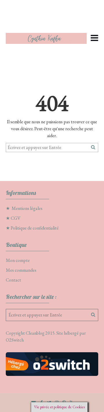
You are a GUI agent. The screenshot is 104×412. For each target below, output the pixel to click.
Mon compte (18, 260)
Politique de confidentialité (35, 228)
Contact (13, 280)
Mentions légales (27, 208)
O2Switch (15, 340)
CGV (16, 218)
